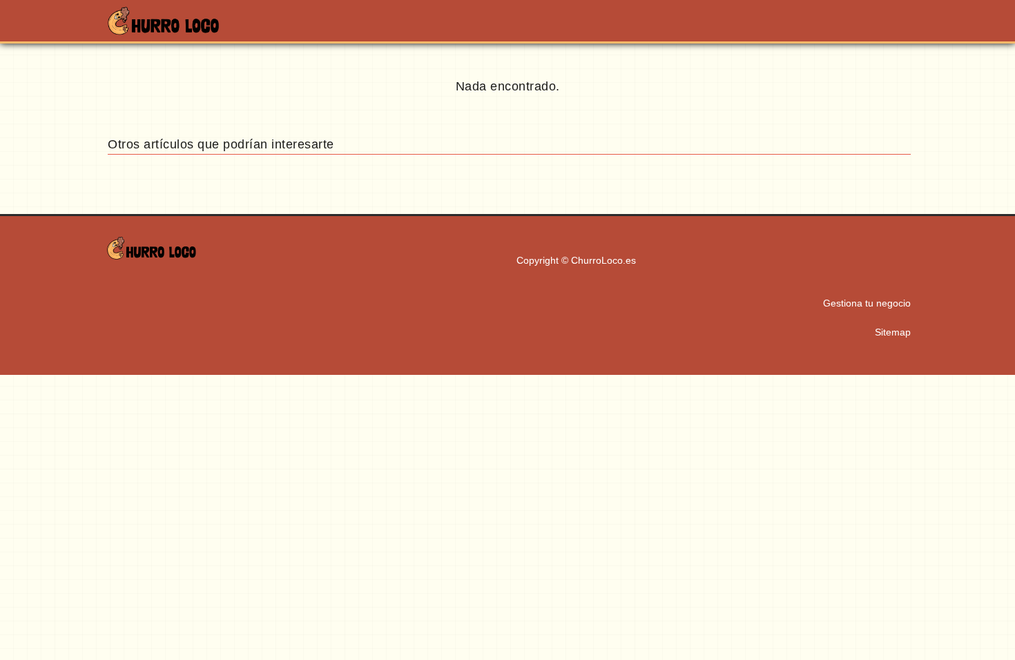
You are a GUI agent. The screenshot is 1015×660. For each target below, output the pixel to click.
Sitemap (893, 332)
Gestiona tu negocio (867, 303)
